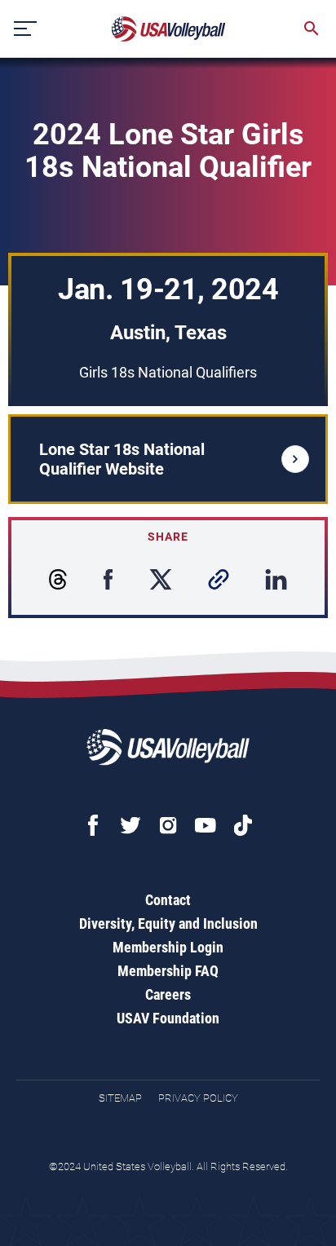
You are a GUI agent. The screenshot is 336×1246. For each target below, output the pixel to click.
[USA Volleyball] (169, 29)
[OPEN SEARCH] (311, 28)
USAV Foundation (168, 1018)
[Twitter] (130, 825)
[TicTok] (243, 825)
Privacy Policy (198, 1098)
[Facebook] (93, 825)
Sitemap (120, 1098)
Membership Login (168, 947)
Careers (168, 994)
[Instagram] (168, 825)
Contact (168, 899)
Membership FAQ (168, 970)
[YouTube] (205, 825)
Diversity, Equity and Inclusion (168, 923)
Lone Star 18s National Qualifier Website (122, 459)
